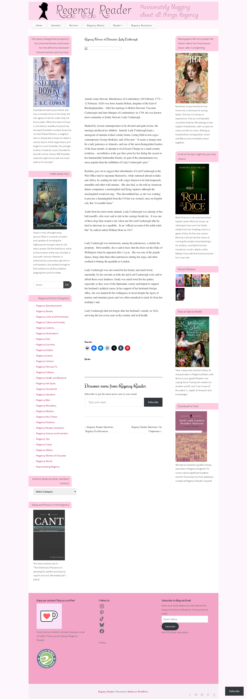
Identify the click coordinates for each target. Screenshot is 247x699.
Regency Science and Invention (52, 433)
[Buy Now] (51, 106)
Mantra (131, 691)
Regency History (96, 25)
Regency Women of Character (51, 455)
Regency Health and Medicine (51, 378)
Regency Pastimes (45, 422)
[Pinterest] (102, 612)
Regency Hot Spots (46, 383)
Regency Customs (45, 328)
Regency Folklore (45, 372)
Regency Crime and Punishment (52, 316)
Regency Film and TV (46, 366)
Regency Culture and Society (50, 322)
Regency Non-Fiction (46, 416)
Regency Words (44, 461)
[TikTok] (102, 618)
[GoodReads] (214, 694)
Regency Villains (44, 450)
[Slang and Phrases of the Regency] (49, 559)
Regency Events (44, 355)
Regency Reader (106, 691)
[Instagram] (102, 606)
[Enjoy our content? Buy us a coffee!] (49, 628)
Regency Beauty (44, 311)
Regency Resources (141, 25)
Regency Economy (45, 344)
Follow (102, 642)
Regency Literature (45, 394)
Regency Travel (44, 444)
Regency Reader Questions (50, 428)
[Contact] (195, 694)
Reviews (73, 25)
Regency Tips (43, 439)
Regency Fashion (45, 361)
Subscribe (153, 402)
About (39, 25)
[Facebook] (102, 631)
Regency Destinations (47, 333)
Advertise (56, 25)
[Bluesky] (102, 625)
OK (66, 284)
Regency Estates (44, 350)
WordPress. (143, 691)
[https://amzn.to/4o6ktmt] (192, 213)
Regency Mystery (45, 411)
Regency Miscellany (46, 405)
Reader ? (117, 25)
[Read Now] (50, 228)
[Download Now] (191, 461)
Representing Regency (48, 466)
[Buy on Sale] (192, 366)
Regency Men (43, 400)
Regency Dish (43, 339)
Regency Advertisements (49, 305)
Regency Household (46, 389)
